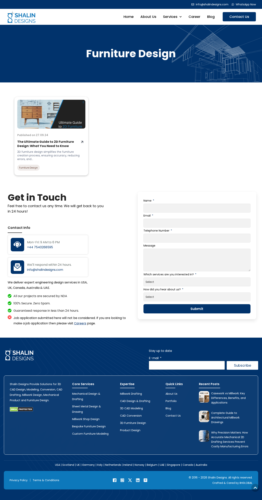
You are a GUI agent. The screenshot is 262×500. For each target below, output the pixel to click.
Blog (211, 16)
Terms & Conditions (46, 480)
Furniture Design (131, 53)
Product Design (130, 430)
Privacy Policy (19, 480)
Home (129, 16)
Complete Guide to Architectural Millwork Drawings (225, 417)
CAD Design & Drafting (135, 401)
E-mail (154, 358)
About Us (148, 16)
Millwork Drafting (131, 394)
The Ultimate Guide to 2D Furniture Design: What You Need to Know (45, 144)
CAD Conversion (131, 416)
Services (170, 16)
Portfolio (171, 401)
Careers (80, 323)
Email (147, 216)
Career (194, 16)
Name (147, 201)
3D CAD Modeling (131, 408)
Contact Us (239, 16)
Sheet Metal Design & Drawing (86, 409)
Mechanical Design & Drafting (86, 396)
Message (149, 246)
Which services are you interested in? (168, 274)
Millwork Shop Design (86, 419)
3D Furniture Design (133, 423)
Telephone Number (156, 231)
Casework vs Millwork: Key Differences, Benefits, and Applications (228, 397)
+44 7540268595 (40, 247)
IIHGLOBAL (246, 483)
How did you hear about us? (162, 289)
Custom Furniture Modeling (90, 434)
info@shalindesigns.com (45, 269)
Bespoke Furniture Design (89, 426)
